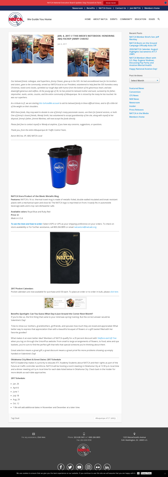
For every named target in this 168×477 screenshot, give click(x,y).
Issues (152, 19)
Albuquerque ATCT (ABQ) (105, 418)
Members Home (152, 8)
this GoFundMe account (49, 103)
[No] (165, 473)
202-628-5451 (79, 437)
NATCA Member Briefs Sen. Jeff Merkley (144, 38)
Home (88, 19)
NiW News (134, 99)
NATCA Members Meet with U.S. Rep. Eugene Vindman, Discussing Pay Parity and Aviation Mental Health (142, 61)
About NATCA (100, 19)
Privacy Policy (146, 473)
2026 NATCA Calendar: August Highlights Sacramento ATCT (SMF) (143, 51)
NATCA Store (105, 8)
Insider (132, 106)
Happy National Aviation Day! (143, 69)
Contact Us (120, 8)
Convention (135, 92)
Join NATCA (135, 8)
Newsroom (77, 8)
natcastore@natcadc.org (85, 227)
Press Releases (136, 109)
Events (113, 19)
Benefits (91, 8)
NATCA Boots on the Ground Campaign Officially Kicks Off (143, 44)
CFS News (133, 95)
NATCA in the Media (139, 113)
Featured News (136, 88)
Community (126, 19)
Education (140, 19)
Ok (138, 473)
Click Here (41, 437)
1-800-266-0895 (94, 437)
